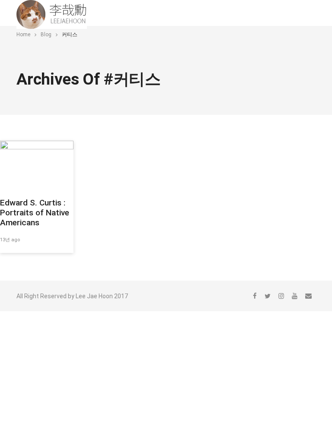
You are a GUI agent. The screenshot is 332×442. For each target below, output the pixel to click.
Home (23, 35)
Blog (46, 35)
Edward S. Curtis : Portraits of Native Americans (34, 212)
